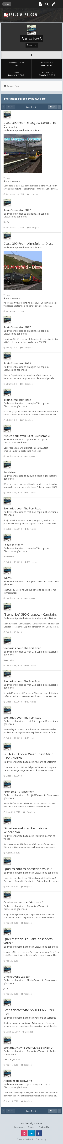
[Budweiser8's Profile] (31, 55)
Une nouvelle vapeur (17, 976)
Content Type (13, 86)
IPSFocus (38, 1123)
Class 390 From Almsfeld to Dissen (30, 243)
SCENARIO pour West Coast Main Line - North (28, 756)
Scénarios (37, 130)
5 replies (27, 1101)
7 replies (27, 994)
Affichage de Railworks (18, 1080)
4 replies (30, 456)
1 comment (34, 194)
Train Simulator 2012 (17, 210)
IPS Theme (26, 1123)
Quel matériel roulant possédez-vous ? (28, 941)
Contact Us (44, 1127)
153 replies (31, 562)
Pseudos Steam (13, 545)
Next (52, 107)
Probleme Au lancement (19, 791)
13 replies (31, 529)
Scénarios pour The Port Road (23, 508)
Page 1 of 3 (31, 107)
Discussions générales (15, 216)
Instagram (24, 1133)
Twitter (31, 1133)
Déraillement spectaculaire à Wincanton (25, 830)
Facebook (39, 1133)
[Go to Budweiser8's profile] (7, 114)
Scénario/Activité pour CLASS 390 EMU (29, 1012)
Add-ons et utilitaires (45, 618)
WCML (8, 578)
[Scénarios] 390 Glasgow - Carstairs (30, 614)
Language (19, 1127)
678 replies (34, 227)
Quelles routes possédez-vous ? (28, 869)
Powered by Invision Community (31, 1139)
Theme (31, 1127)
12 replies (31, 492)
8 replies (30, 598)
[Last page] (59, 107)
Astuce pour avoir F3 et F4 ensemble (27, 436)
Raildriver (10, 472)
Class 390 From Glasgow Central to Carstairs (30, 124)
